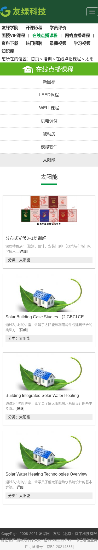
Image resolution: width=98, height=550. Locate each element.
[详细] (23, 251)
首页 (35, 59)
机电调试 (49, 121)
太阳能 (49, 160)
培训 (47, 59)
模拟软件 (49, 147)
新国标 (49, 82)
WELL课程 (49, 108)
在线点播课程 (68, 59)
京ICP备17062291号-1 (53, 540)
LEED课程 (49, 95)
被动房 (49, 134)
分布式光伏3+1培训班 (25, 238)
